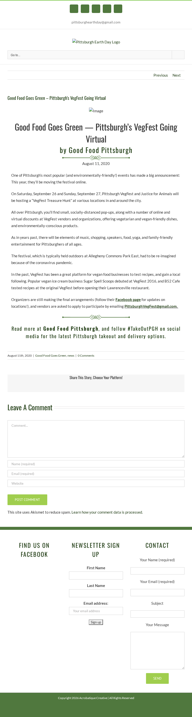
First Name (96, 568)
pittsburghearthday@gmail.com (96, 22)
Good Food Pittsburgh (100, 150)
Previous (161, 75)
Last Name (96, 585)
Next (176, 75)
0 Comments (86, 355)
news (71, 355)
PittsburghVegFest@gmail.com (150, 306)
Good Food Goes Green (50, 355)
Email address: (96, 603)
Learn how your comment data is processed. (107, 512)
